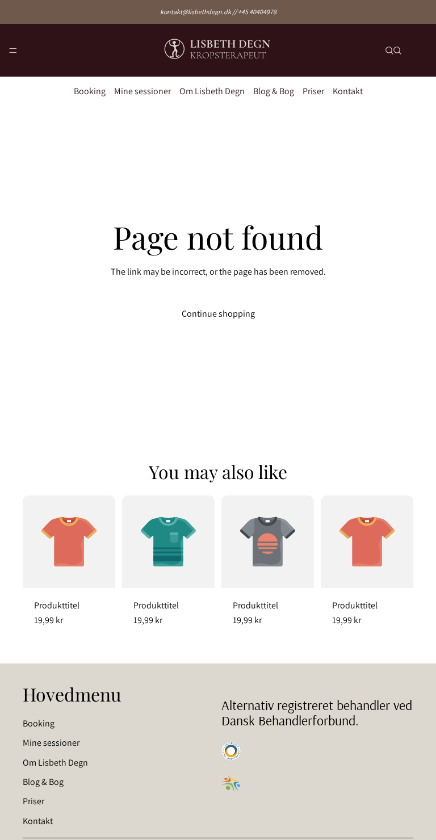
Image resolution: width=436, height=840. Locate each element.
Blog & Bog (273, 91)
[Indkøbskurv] (422, 50)
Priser (313, 91)
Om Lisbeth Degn (212, 91)
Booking (90, 91)
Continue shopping (218, 314)
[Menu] (13, 50)
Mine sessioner (142, 91)
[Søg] (389, 50)
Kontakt (348, 91)
